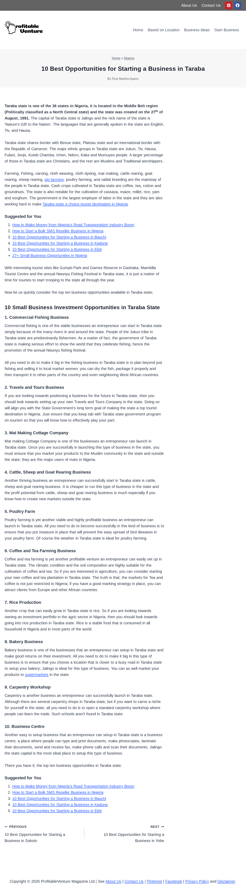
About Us (189, 5)
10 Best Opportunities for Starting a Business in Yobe (134, 834)
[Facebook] (237, 5)
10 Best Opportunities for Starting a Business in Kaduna (60, 243)
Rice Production (25, 602)
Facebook (173, 881)
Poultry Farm (22, 511)
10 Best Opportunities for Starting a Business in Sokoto (35, 834)
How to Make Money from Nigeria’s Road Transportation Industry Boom (73, 225)
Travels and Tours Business (36, 387)
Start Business (226, 30)
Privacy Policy (197, 881)
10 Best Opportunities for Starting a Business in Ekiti (57, 249)
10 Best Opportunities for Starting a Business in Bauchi (59, 237)
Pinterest (154, 881)
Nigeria (129, 58)
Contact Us (211, 5)
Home (138, 30)
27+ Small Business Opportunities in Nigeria (49, 255)
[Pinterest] (229, 5)
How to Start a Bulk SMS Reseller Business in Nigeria (57, 231)
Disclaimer (226, 881)
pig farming (54, 179)
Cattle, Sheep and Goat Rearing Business (50, 472)
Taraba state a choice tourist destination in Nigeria (85, 204)
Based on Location (164, 30)
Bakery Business (26, 641)
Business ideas (197, 30)
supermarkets (36, 674)
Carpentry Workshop (30, 687)
